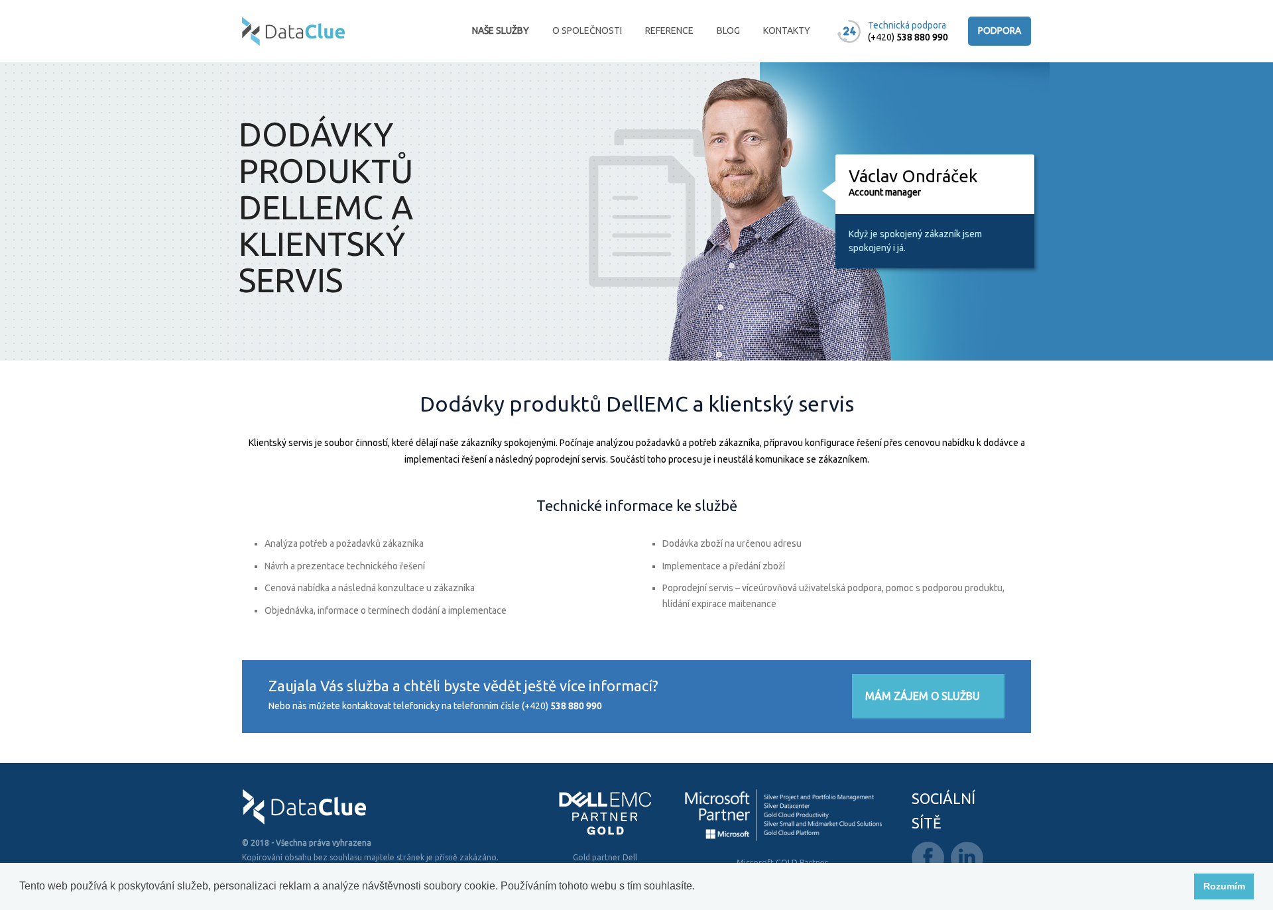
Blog (728, 30)
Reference (669, 30)
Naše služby (500, 30)
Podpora (999, 30)
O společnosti (587, 30)
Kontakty (786, 30)
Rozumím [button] (1224, 886)
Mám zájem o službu (922, 696)
